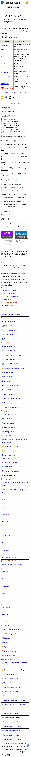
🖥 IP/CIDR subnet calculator (11, 385)
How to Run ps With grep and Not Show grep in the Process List (15, 169)
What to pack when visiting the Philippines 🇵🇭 (13, 194)
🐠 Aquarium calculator (9, 647)
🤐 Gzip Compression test (10, 446)
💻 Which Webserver (8, 394)
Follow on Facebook (7, 293)
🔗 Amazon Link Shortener (10, 683)
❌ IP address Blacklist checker (12, 359)
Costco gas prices (21, 749)
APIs (10, 752)
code (6, 749)
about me (10, 746)
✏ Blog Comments (6, 214)
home (3, 746)
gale (2, 49)
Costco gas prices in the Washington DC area (15, 491)
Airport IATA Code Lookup (10, 123)
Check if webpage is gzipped (11, 121)
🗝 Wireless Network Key (10, 407)
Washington (5, 550)
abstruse (4, 72)
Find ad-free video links (9, 119)
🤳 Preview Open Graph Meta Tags (13, 670)
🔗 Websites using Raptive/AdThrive (13, 704)
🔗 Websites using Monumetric (12, 713)
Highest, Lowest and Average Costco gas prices (15, 484)
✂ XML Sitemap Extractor (10, 678)
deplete (4, 80)
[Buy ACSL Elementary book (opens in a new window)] (7, 239)
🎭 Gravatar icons (7, 467)
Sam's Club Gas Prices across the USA (14, 136)
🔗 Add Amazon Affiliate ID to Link (13, 687)
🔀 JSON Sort (6, 638)
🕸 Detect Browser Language (11, 471)
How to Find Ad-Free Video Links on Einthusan (14, 144)
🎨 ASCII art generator (9, 655)
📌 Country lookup (8, 432)
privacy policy (6, 755)
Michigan (5, 507)
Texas (4, 543)
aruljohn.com (13, 2)
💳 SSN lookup (7, 419)
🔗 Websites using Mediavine (11, 696)
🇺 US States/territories (9, 414)
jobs (20, 752)
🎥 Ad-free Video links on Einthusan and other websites (15, 441)
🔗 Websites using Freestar (10, 735)
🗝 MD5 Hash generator (9, 634)
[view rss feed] (2, 97)
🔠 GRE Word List (8, 326)
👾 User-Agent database (10, 462)
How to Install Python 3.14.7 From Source (12, 153)
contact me (18, 746)
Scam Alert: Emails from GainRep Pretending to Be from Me (15, 163)
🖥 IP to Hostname (7, 377)
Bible (11, 749)
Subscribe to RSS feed (8, 291)
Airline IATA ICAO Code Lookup (12, 125)
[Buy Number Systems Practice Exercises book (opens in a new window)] (21, 239)
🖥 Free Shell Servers (8, 321)
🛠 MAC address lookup (9, 346)
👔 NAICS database (8, 330)
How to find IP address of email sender (11, 184)
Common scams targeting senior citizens (12, 197)
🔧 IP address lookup (8, 351)
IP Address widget (7, 305)
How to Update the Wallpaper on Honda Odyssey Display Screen (14, 174)
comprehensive (7, 88)
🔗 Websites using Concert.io (11, 726)
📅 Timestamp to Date (9, 651)
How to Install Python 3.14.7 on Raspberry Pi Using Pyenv (15, 149)
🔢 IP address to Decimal (10, 364)
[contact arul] (14, 97)
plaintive (4, 45)
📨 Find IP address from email (11, 355)
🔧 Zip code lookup (8, 423)
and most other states (9, 557)
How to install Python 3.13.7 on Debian (12, 187)
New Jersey (5, 514)
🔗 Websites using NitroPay (11, 709)
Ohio (3, 528)
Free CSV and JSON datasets (11, 310)
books (15, 752)
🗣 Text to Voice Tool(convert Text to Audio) (9, 456)
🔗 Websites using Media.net (11, 730)
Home (6, 92)
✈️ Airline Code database (10, 339)
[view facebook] (6, 97)
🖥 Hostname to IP (7, 381)
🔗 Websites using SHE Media (11, 739)
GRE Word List (14, 92)
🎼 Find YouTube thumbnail (10, 629)
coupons (4, 752)
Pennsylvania (6, 536)
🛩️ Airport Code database (10, 334)
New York (5, 521)
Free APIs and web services (11, 314)
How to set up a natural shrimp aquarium (12, 201)
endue (3, 63)
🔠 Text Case (6, 642)
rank (3, 67)
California (5, 500)
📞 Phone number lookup (10, 372)
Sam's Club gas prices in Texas (12, 564)
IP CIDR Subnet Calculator (10, 129)
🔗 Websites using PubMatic (11, 717)
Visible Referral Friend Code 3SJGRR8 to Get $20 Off (15, 158)
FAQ (25, 752)
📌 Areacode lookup (8, 427)
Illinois (4, 579)
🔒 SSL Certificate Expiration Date (13, 368)
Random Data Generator (10, 127)
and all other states (8, 622)
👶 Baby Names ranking (9, 451)
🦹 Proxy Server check (9, 475)
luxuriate (5, 84)
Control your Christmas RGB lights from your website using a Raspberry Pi (13, 205)
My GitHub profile (6, 299)
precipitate (5, 76)
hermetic (4, 56)
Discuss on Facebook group (10, 296)
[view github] (10, 97)
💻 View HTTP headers (9, 390)
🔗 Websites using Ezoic (10, 691)
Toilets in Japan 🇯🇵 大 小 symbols (10, 191)
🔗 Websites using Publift (10, 722)
